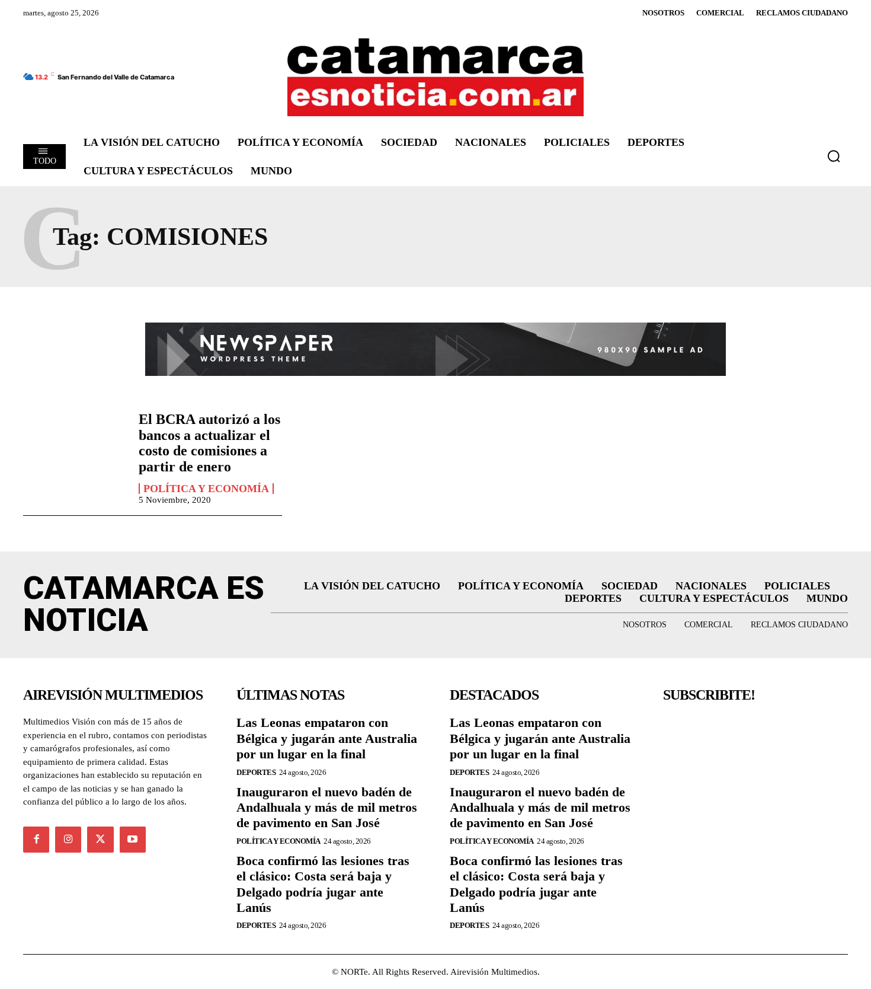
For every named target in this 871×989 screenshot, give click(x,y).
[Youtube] (133, 840)
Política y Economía (206, 488)
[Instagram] (68, 840)
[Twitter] (100, 840)
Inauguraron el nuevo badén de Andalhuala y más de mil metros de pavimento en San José (326, 807)
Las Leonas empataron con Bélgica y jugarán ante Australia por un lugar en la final (326, 738)
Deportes (256, 772)
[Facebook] (36, 840)
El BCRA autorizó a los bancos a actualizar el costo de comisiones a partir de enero (209, 442)
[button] (833, 156)
